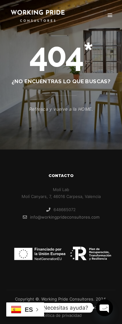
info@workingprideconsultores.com (64, 217)
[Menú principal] (110, 15)
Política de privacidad (61, 315)
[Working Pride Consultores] (37, 15)
